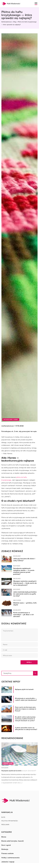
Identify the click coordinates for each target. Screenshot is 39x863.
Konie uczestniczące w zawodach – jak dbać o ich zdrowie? (23, 614)
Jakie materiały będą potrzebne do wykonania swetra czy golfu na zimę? (25, 594)
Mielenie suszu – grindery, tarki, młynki (25, 604)
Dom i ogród (6, 845)
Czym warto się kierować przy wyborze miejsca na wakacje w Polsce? (25, 709)
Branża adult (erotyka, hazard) (12, 841)
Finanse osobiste (7, 853)
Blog (3, 817)
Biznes (3, 837)
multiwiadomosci (7, 426)
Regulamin (5, 824)
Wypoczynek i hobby (11, 419)
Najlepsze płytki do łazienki (24, 689)
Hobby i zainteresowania (10, 858)
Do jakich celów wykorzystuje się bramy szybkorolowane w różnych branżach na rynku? (25, 718)
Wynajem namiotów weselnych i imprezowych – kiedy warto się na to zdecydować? (25, 583)
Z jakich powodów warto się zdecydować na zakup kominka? (26, 728)
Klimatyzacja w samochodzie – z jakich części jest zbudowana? (26, 699)
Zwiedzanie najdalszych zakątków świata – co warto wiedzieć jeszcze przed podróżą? (23, 571)
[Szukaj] (35, 673)
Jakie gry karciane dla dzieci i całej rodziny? (24, 559)
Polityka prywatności (9, 821)
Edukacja (4, 849)
